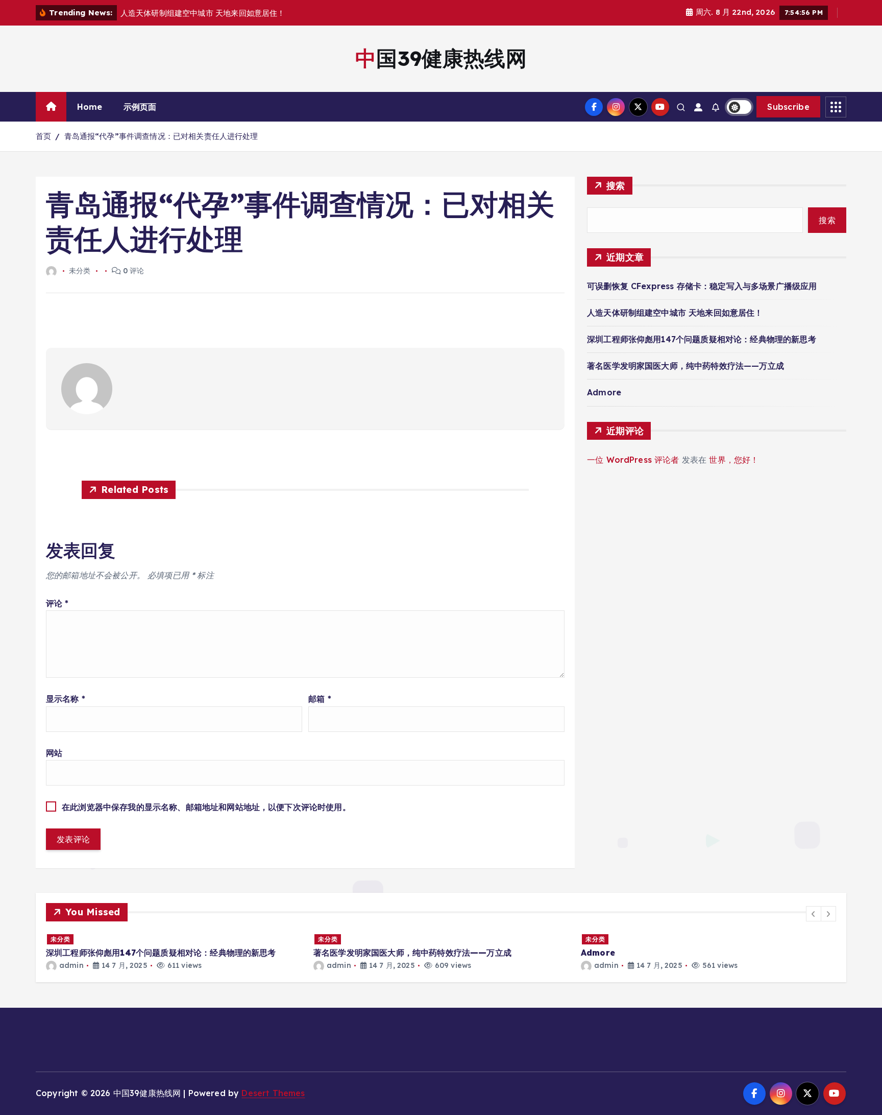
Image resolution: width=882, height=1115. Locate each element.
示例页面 (140, 107)
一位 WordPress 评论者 (633, 460)
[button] (813, 913)
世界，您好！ (733, 460)
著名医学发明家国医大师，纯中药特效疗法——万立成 (685, 366)
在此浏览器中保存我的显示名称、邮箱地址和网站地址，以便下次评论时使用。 (206, 807)
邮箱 (319, 699)
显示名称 (65, 699)
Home (90, 107)
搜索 (615, 186)
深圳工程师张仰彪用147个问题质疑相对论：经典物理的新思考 (701, 339)
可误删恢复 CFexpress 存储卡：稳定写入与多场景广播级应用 (702, 286)
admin (71, 965)
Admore (604, 392)
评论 (57, 603)
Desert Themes (273, 1093)
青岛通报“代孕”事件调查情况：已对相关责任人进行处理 (161, 136)
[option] (173, 952)
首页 (43, 136)
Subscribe (788, 107)
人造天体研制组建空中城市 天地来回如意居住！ (675, 312)
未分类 (60, 939)
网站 (54, 753)
